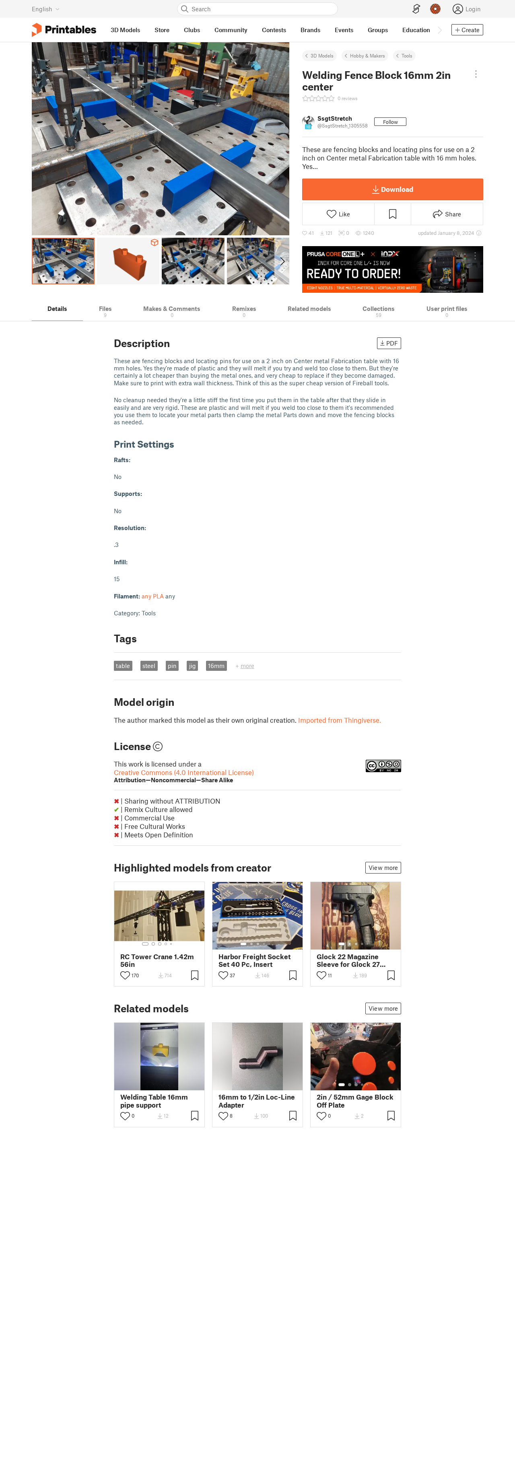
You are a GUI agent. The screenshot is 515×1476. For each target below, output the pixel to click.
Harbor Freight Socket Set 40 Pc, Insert (254, 960)
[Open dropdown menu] (475, 74)
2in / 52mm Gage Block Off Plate (355, 1100)
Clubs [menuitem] (192, 29)
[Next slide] (281, 261)
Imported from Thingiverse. (339, 720)
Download (397, 189)
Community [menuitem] (230, 29)
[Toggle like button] (125, 975)
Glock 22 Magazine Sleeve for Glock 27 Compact (348, 960)
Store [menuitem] (161, 29)
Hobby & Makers (367, 55)
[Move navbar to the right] (439, 30)
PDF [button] (392, 343)
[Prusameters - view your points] (435, 9)
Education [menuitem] (416, 29)
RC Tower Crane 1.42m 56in (157, 960)
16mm (216, 665)
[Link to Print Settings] (180, 444)
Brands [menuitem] (310, 29)
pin (172, 665)
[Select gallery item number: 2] (153, 944)
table (123, 665)
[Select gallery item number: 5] (171, 944)
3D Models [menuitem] (125, 29)
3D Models (322, 55)
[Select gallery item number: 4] (166, 944)
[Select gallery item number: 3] (159, 944)
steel (148, 665)
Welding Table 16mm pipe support (154, 1100)
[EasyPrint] (416, 9)
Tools (407, 55)
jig (192, 665)
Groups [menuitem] (378, 29)
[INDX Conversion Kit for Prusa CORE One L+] (392, 269)
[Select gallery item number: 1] (145, 944)
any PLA (153, 596)
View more (383, 867)
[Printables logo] (64, 30)
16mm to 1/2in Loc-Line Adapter (256, 1100)
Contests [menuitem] (274, 29)
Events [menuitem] (344, 29)
